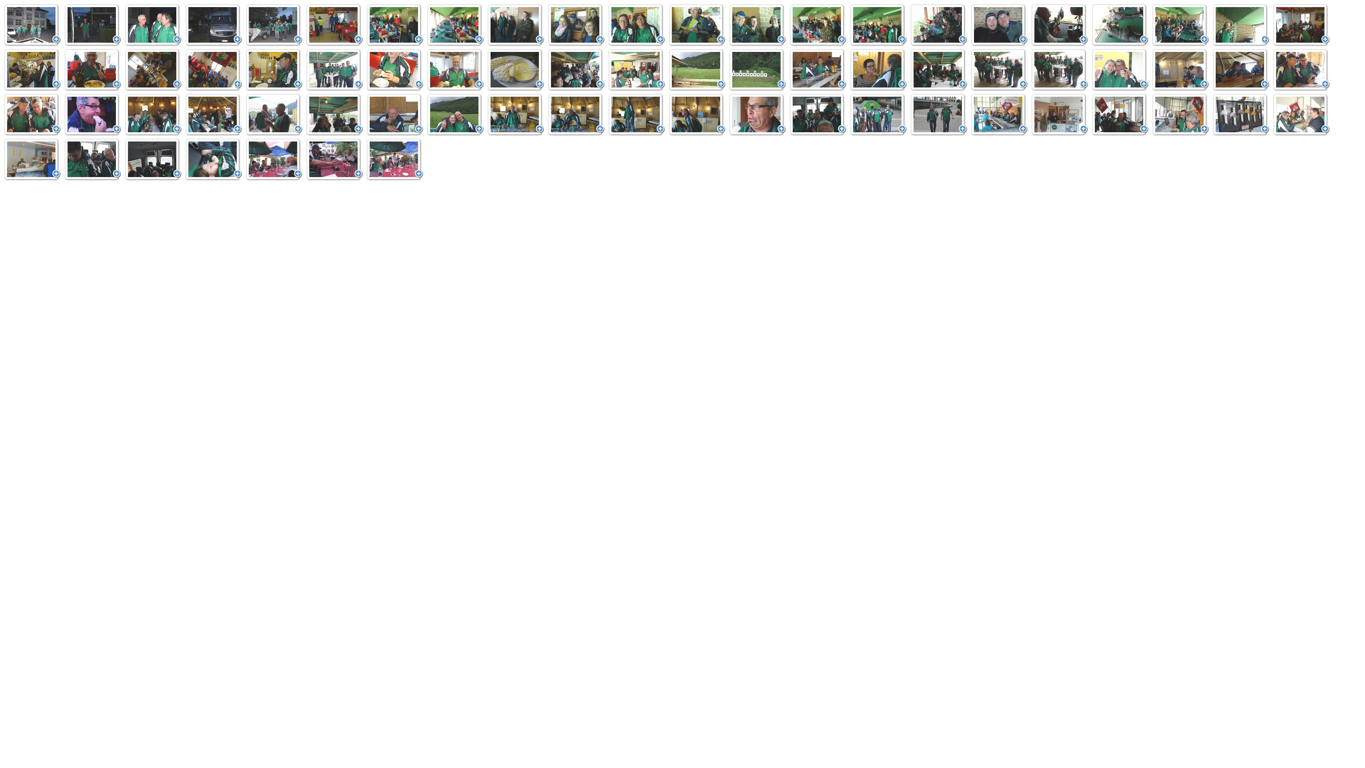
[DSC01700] (1180, 70)
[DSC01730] (1059, 115)
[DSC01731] (1120, 115)
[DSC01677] (576, 70)
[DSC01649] (878, 25)
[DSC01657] (1120, 25)
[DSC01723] (817, 115)
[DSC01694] (1059, 70)
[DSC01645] (757, 25)
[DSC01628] (274, 25)
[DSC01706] (92, 115)
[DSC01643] (697, 25)
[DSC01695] (1120, 70)
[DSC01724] (878, 115)
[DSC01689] (938, 70)
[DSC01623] (92, 25)
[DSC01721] (697, 115)
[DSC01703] (1301, 70)
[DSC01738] (32, 159)
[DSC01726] (938, 115)
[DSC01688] (878, 70)
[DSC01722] (757, 115)
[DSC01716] (455, 115)
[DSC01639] (576, 25)
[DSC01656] (1059, 25)
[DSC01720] (636, 115)
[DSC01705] (32, 115)
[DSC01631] (394, 25)
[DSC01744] (213, 159)
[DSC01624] (153, 25)
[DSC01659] (1180, 25)
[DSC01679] (636, 70)
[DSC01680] (697, 70)
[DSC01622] (32, 25)
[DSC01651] (938, 25)
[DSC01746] (334, 159)
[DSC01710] (274, 115)
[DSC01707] (153, 115)
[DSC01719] (576, 115)
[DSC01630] (334, 25)
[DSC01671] (455, 70)
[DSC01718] (515, 115)
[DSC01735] (1241, 115)
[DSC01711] (334, 115)
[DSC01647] (817, 25)
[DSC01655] (999, 25)
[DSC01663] (32, 70)
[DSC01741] (92, 159)
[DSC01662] (1301, 25)
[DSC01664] (92, 70)
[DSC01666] (213, 70)
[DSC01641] (636, 25)
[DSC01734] (1180, 115)
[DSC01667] (274, 70)
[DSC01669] (334, 70)
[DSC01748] (394, 159)
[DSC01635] (515, 25)
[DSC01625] (213, 25)
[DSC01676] (515, 70)
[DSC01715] (394, 115)
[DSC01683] (817, 70)
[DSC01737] (1301, 115)
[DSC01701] (1241, 70)
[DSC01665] (153, 70)
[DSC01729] (999, 115)
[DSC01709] (213, 115)
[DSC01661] (1241, 25)
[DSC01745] (274, 159)
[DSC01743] (153, 159)
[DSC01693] (999, 70)
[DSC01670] (394, 70)
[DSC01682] (757, 70)
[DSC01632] (455, 25)
